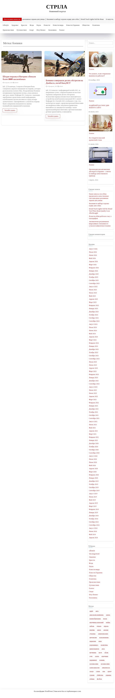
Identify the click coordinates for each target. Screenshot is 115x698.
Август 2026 (93, 249)
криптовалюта (94, 649)
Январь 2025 (93, 308)
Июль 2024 (93, 327)
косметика (104, 645)
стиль (98, 671)
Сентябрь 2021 (94, 418)
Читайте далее (9, 110)
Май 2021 (92, 428)
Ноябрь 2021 (93, 412)
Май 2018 (92, 534)
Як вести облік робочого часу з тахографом (100, 217)
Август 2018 (93, 528)
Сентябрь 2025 (94, 283)
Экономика (52, 30)
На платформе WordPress (43, 691)
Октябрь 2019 (94, 487)
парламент (93, 660)
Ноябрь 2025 (93, 277)
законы (105, 630)
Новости (47, 25)
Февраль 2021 (94, 437)
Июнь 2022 (93, 393)
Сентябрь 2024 (94, 321)
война (108, 622)
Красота (24, 25)
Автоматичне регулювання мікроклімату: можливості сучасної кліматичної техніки (100, 223)
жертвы (92, 630)
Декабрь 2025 (94, 274)
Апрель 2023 (93, 368)
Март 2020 (92, 472)
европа (106, 626)
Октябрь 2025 (94, 280)
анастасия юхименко (97, 615)
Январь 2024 (93, 346)
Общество (86, 25)
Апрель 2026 (93, 261)
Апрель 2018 (93, 538)
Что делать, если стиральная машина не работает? (99, 75)
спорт (92, 671)
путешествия (105, 664)
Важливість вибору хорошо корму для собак (99, 204)
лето (103, 649)
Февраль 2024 (94, 343)
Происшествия (8, 30)
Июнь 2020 (93, 462)
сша (103, 671)
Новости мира (58, 25)
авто (97, 611)
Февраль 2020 (94, 475)
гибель (92, 626)
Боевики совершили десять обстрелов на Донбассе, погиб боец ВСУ (64, 81)
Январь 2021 (93, 440)
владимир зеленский (97, 622)
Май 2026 (92, 258)
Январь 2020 (93, 478)
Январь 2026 (93, 271)
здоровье (93, 634)
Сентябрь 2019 (94, 490)
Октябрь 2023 (94, 356)
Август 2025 (93, 286)
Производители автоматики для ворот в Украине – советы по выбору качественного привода (100, 172)
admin (16, 82)
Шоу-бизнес (41, 30)
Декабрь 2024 (94, 312)
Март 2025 (92, 302)
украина (108, 675)
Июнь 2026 (93, 255)
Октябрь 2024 (94, 318)
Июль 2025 (93, 290)
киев (100, 641)
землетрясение (103, 634)
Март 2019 (92, 506)
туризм (92, 675)
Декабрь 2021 (94, 409)
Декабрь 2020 (94, 443)
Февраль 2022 (94, 403)
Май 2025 (92, 296)
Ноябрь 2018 (93, 519)
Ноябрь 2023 (93, 352)
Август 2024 (93, 324)
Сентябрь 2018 (94, 525)
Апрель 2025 (93, 299)
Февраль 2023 (94, 374)
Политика (96, 25)
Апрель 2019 (93, 503)
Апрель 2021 (93, 431)
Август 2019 (93, 494)
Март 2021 (92, 434)
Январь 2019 (93, 512)
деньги (99, 626)
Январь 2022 (93, 406)
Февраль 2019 (94, 509)
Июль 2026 (93, 252)
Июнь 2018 (93, 531)
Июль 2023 (93, 362)
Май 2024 (92, 334)
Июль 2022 (93, 390)
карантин (93, 641)
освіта (97, 656)
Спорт (31, 30)
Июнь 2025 (93, 293)
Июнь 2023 (93, 365)
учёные (92, 679)
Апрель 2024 (93, 337)
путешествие (94, 664)
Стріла (56, 6)
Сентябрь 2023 (94, 359)
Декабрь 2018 (94, 516)
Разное (61, 30)
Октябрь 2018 (94, 522)
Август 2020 (93, 456)
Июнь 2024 (93, 330)
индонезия (93, 637)
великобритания (95, 618)
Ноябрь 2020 (93, 447)
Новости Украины (73, 25)
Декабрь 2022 (94, 381)
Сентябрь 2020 (94, 453)
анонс (108, 615)
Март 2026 (92, 265)
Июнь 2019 (93, 497)
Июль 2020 (93, 459)
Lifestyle (6, 25)
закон (99, 630)
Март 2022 (92, 399)
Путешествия (22, 30)
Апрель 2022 (93, 396)
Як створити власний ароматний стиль (97, 139)
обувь (106, 652)
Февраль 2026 (94, 268)
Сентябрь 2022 (94, 384)
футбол (99, 679)
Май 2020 (92, 465)
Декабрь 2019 (94, 481)
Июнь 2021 (93, 425)
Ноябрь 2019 (93, 484)
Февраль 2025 (94, 305)
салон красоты (94, 667)
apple (91, 611)
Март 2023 (92, 371)
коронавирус (94, 645)
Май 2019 (92, 500)
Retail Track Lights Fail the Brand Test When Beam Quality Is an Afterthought (100, 211)
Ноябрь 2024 (93, 315)
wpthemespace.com (74, 691)
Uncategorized (94, 554)
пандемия (105, 656)
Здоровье (14, 25)
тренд (109, 671)
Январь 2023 (93, 377)
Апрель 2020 (93, 468)
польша (101, 660)
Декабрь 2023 (94, 349)
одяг (91, 656)
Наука (38, 25)
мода (100, 652)
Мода (32, 25)
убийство (100, 675)
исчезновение (104, 637)
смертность (106, 667)
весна (105, 618)
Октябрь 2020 (94, 450)
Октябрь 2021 (94, 415)
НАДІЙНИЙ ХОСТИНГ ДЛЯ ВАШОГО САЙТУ (99, 106)
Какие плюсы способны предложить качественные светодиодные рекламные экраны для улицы (99, 197)
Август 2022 (93, 387)
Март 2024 (92, 340)
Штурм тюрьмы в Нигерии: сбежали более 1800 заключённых (19, 78)
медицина (93, 652)
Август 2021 (93, 421)
